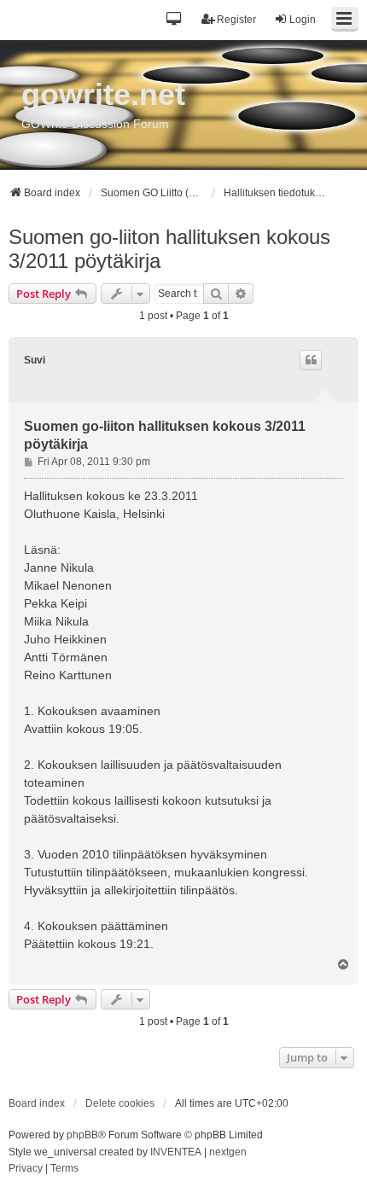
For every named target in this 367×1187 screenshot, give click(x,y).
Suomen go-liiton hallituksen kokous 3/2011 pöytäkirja (169, 248)
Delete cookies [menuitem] (119, 1103)
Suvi (34, 360)
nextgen (228, 1152)
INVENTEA (175, 1152)
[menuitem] (26, 1169)
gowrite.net (103, 94)
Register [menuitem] (236, 20)
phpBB (82, 1135)
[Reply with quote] (311, 360)
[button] (175, 20)
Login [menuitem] (302, 20)
